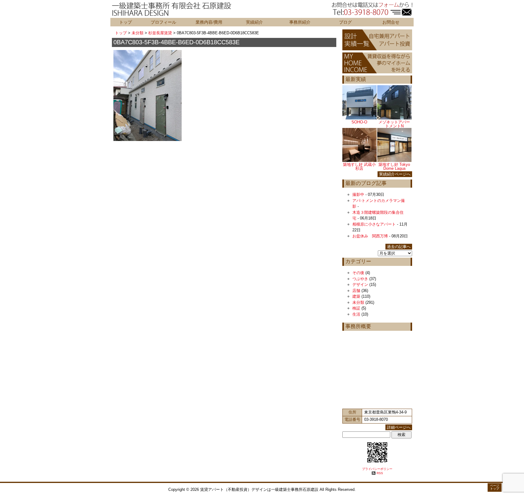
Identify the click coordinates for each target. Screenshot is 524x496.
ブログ (345, 22)
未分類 (137, 33)
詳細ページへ (399, 427)
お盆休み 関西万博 (370, 236)
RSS (380, 473)
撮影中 (358, 194)
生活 (356, 314)
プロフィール (163, 22)
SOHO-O (359, 122)
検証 (356, 308)
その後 (358, 272)
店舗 (356, 290)
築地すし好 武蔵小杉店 (359, 166)
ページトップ (494, 487)
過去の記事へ (399, 246)
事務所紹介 (300, 22)
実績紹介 (254, 22)
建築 (356, 296)
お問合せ (390, 22)
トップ (125, 22)
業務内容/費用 (209, 22)
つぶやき (360, 278)
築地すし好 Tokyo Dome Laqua (394, 166)
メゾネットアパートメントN (394, 124)
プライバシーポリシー (377, 469)
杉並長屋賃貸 (160, 33)
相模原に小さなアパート (374, 224)
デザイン (360, 284)
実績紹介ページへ (395, 174)
